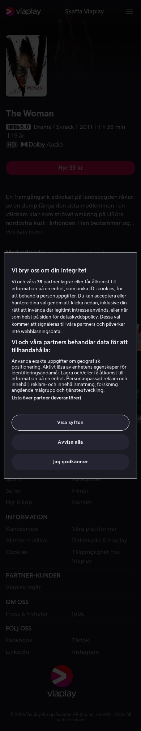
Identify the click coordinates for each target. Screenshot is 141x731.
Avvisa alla (70, 442)
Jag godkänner (70, 461)
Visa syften (70, 422)
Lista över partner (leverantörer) (46, 397)
